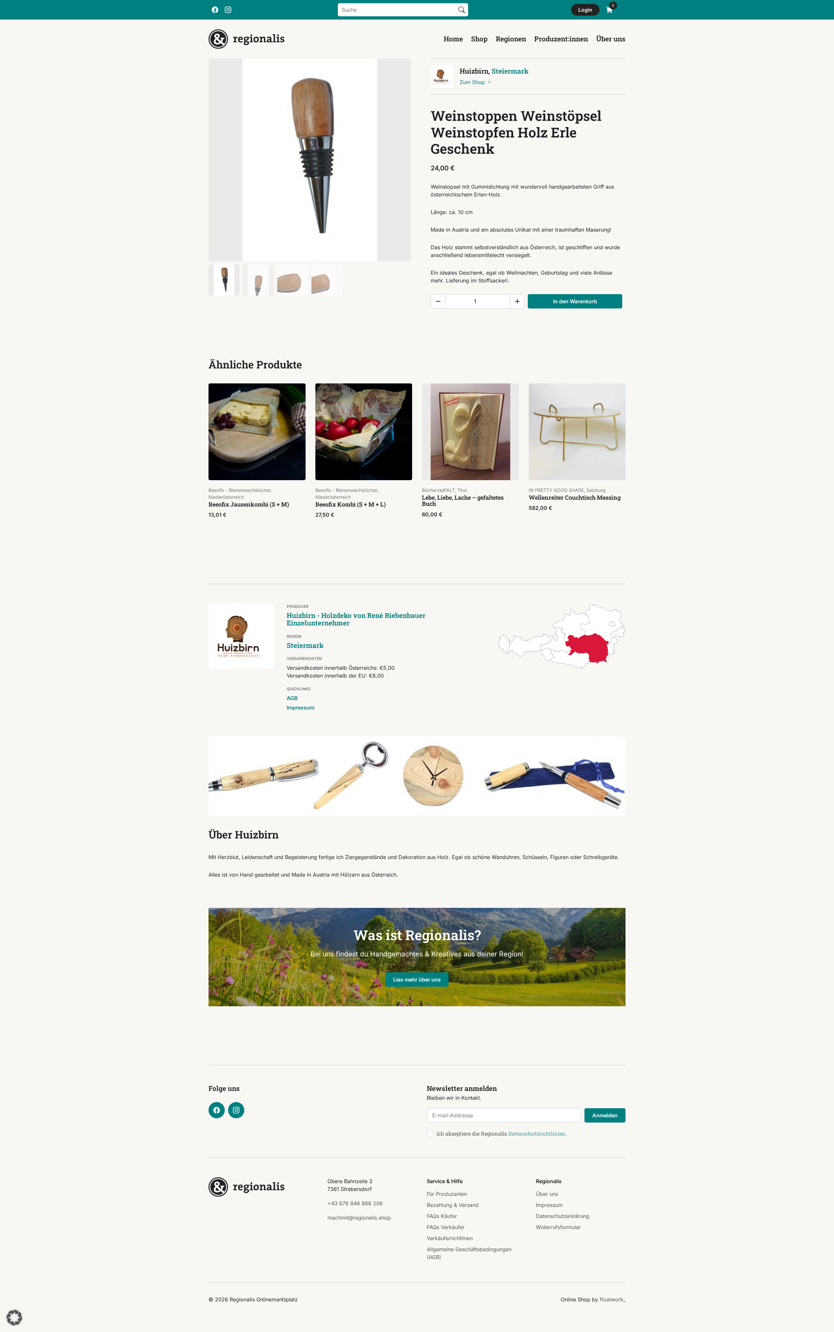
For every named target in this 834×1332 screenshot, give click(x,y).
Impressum (300, 707)
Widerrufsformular (558, 1227)
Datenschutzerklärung (562, 1216)
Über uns (611, 38)
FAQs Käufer (442, 1216)
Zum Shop (473, 82)
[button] (14, 1317)
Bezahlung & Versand (453, 1205)
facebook (215, 9)
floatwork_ (613, 1299)
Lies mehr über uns (417, 979)
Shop (479, 38)
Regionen (511, 38)
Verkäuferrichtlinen (450, 1238)
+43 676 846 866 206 (355, 1203)
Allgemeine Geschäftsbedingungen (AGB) (469, 1253)
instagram (228, 9)
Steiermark (510, 71)
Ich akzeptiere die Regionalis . (502, 1133)
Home (453, 38)
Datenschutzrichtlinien (537, 1133)
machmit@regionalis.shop (359, 1217)
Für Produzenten (447, 1194)
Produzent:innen (561, 38)
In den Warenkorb (575, 301)
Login (585, 10)
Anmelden (605, 1115)
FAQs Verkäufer (446, 1227)
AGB (292, 698)
